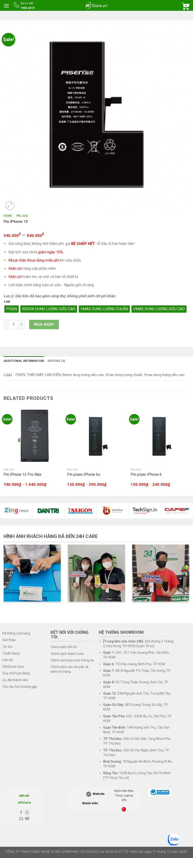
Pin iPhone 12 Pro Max (22, 474)
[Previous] (3, 450)
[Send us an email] (21, 819)
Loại (7, 301)
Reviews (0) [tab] (56, 361)
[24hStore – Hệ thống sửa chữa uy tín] (96, 5)
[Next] (189, 450)
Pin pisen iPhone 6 (146, 474)
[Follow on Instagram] (27, 813)
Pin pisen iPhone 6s (83, 474)
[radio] (11, 309)
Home (8, 215)
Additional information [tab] (24, 361)
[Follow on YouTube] (27, 819)
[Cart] (185, 6)
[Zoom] (9, 205)
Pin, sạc (22, 215)
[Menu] (6, 6)
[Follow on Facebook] (21, 813)
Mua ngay (44, 324)
